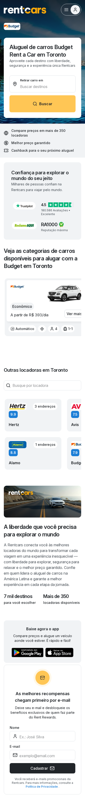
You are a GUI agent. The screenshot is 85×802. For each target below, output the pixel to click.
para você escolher (20, 603)
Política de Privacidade (42, 786)
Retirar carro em (31, 80)
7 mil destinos (18, 596)
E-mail (15, 746)
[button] (24, 205)
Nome (14, 728)
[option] (22, 328)
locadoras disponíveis (61, 603)
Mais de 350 (56, 596)
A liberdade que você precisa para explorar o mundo (40, 530)
